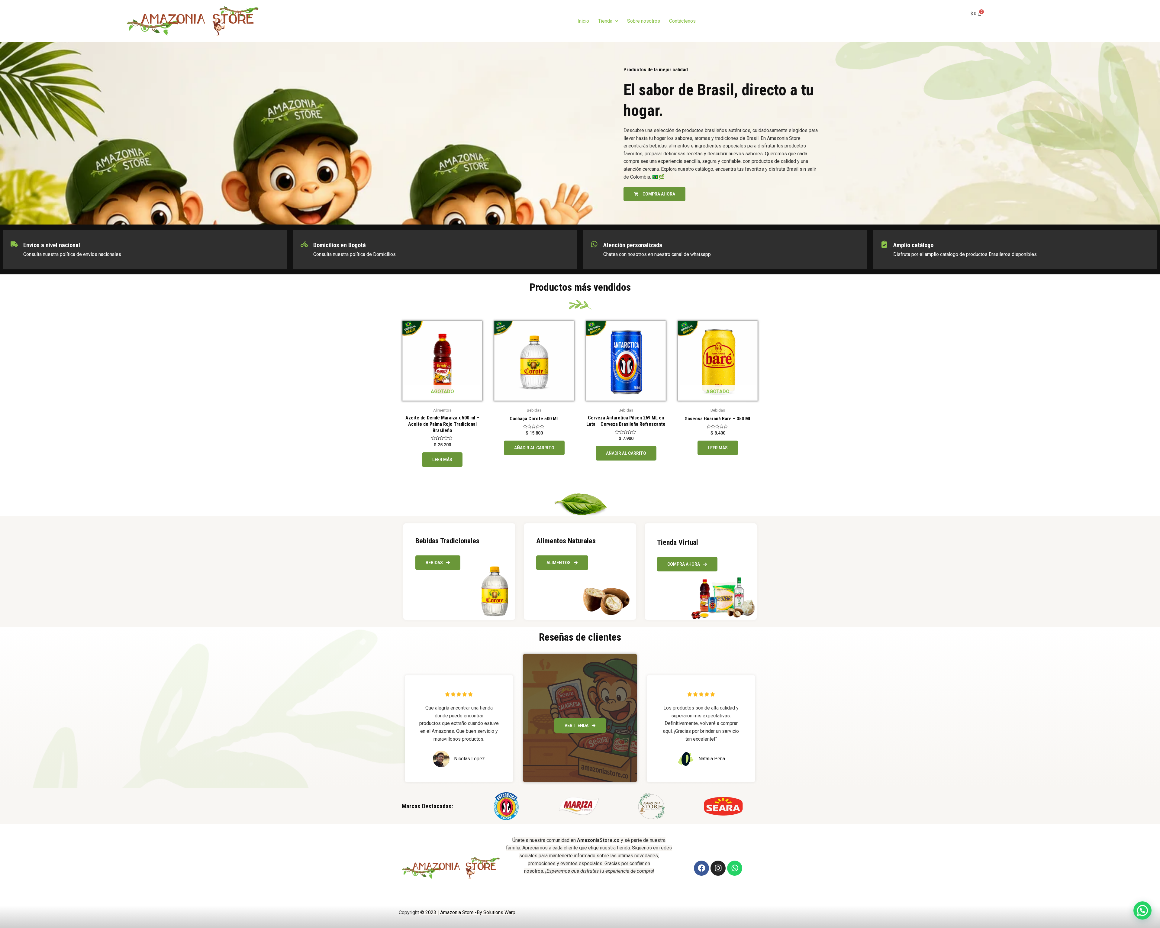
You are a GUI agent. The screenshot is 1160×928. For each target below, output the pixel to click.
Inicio (583, 21)
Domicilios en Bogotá (339, 245)
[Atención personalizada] (594, 244)
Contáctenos (682, 21)
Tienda (605, 21)
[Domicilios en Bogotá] (304, 244)
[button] (608, 21)
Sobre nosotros (643, 21)
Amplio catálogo (913, 245)
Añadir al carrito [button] (534, 447)
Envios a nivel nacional (51, 245)
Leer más (442, 459)
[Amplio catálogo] (884, 244)
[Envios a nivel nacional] (14, 244)
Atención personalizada (632, 245)
